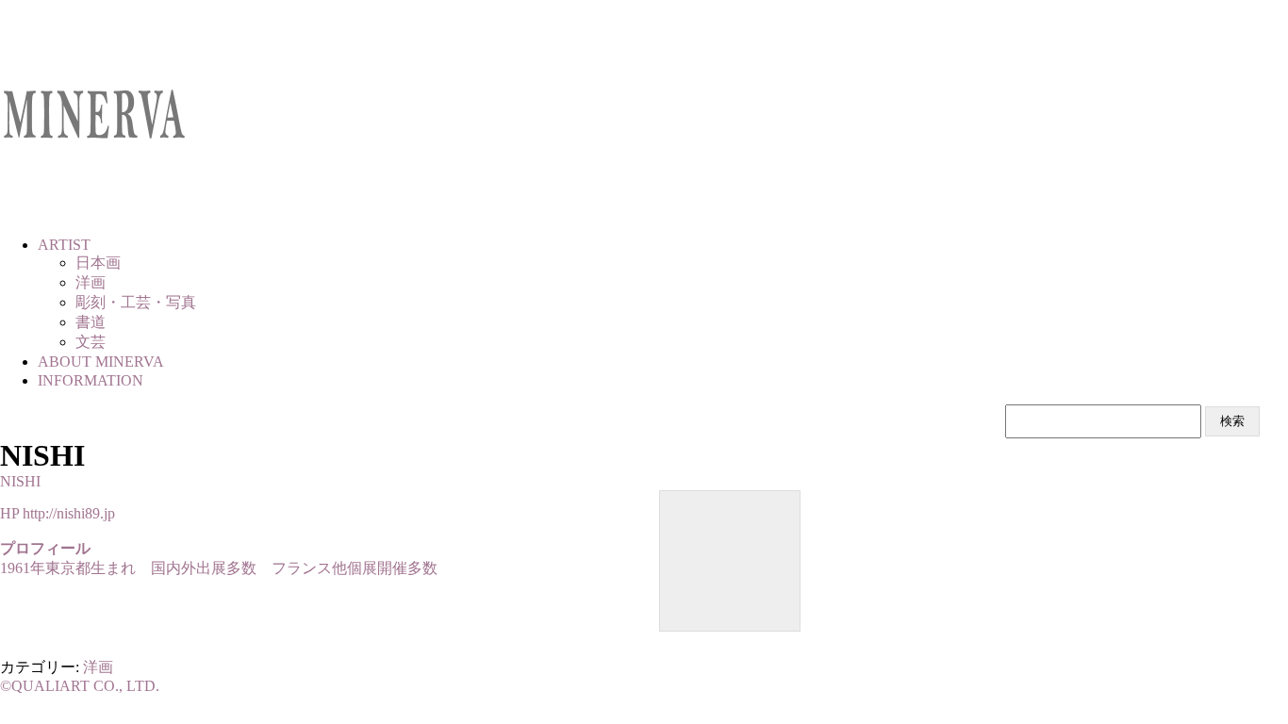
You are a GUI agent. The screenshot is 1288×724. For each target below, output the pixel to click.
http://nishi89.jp (69, 513)
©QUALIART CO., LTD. (79, 686)
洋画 (98, 667)
